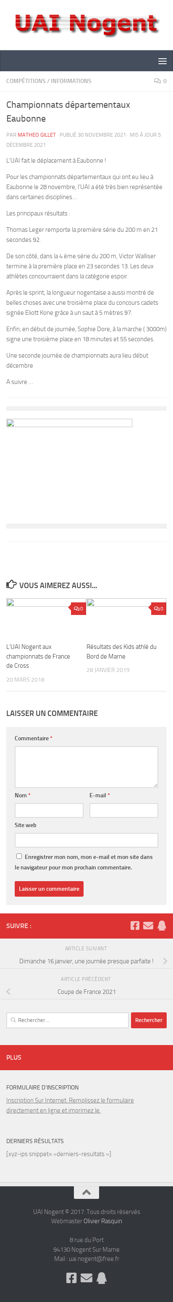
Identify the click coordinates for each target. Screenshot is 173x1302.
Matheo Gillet (37, 135)
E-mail (99, 795)
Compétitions (26, 81)
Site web (26, 825)
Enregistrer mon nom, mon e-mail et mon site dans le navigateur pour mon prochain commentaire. (84, 862)
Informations (71, 81)
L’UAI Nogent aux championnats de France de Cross (38, 656)
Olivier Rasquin (103, 1221)
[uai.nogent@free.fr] (148, 926)
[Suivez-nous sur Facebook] (135, 926)
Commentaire (33, 738)
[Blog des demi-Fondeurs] (162, 926)
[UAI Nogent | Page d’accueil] (86, 25)
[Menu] (162, 60)
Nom (23, 795)
